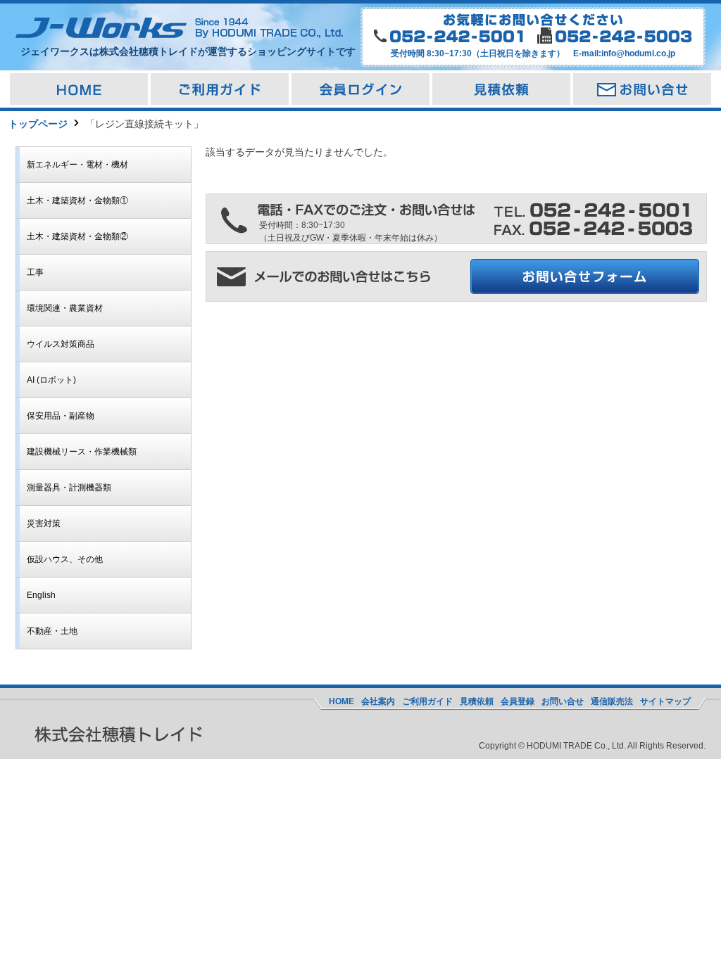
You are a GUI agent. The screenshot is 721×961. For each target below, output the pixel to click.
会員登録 (517, 701)
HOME (341, 701)
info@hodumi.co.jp (638, 53)
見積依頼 (477, 701)
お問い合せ (562, 701)
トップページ (38, 123)
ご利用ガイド (427, 701)
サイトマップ (665, 701)
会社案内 (378, 701)
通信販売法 (612, 701)
